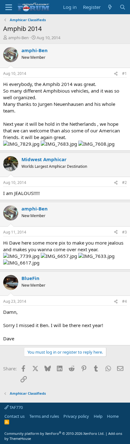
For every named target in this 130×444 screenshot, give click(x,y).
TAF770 (16, 407)
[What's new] (110, 7)
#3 (124, 232)
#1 (124, 73)
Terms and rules (44, 416)
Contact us (14, 416)
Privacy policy (76, 416)
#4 (124, 301)
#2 (124, 182)
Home (113, 416)
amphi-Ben (18, 37)
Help (98, 416)
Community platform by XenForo (54, 433)
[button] (8, 7)
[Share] (116, 73)
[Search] (122, 7)
